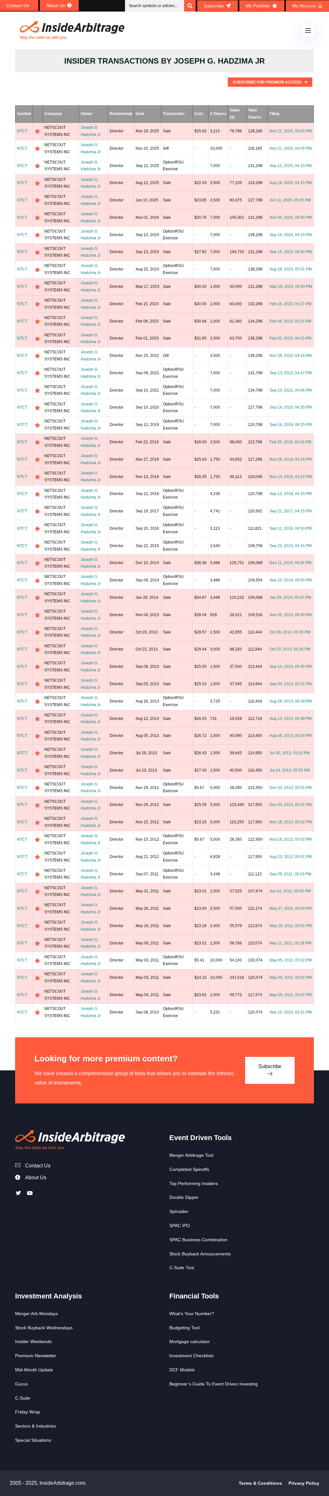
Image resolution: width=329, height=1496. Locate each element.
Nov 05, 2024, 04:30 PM (291, 217)
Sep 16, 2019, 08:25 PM (291, 424)
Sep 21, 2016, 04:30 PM (291, 528)
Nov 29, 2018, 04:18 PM (291, 459)
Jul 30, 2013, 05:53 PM (290, 753)
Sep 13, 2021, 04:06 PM (291, 390)
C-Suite (22, 1398)
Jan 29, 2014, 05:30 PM (290, 597)
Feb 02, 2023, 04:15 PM (290, 338)
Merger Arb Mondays (36, 1313)
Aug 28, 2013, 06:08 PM (291, 701)
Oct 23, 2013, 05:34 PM (290, 649)
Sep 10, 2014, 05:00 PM (291, 580)
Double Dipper (184, 1197)
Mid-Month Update (34, 1369)
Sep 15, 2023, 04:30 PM (291, 252)
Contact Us (37, 1165)
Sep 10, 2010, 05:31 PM (291, 1012)
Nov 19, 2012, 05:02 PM (291, 822)
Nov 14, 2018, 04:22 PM (291, 476)
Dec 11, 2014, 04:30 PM (290, 563)
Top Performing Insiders (193, 1183)
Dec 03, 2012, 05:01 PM (291, 787)
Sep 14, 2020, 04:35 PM (291, 407)
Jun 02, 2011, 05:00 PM (290, 891)
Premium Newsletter (35, 1355)
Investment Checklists (191, 1355)
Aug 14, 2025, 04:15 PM (291, 183)
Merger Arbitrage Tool (191, 1155)
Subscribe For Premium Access (267, 82)
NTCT (22, 131)
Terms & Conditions (260, 1483)
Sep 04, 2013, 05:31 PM (291, 684)
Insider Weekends (33, 1341)
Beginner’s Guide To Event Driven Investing (213, 1383)
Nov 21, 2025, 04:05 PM (291, 131)
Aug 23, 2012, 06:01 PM (291, 856)
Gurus (21, 1383)
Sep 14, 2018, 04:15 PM (291, 493)
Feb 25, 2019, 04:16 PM (290, 442)
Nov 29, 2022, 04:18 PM (291, 355)
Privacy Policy (304, 1483)
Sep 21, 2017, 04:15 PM (291, 511)
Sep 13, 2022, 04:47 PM (291, 373)
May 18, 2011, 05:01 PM (291, 926)
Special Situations (33, 1440)
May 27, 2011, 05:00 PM (291, 908)
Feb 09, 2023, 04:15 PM (290, 321)
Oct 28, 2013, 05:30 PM (290, 632)
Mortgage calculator (189, 1341)
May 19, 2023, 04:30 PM (291, 286)
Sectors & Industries (35, 1426)
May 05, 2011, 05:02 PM (291, 960)
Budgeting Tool (184, 1327)
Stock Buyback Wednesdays (44, 1327)
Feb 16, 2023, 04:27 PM (290, 304)
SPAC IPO (179, 1225)
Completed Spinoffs (189, 1169)
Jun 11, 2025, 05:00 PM (290, 200)
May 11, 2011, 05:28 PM (290, 943)
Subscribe (269, 1066)
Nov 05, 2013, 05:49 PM (291, 615)
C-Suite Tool (181, 1267)
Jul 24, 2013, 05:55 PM (290, 770)
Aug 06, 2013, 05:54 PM (291, 735)
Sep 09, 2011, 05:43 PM (290, 874)
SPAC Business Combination (198, 1239)
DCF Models (182, 1369)
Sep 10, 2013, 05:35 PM (291, 666)
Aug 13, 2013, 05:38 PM (291, 718)
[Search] (190, 6)
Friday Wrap (27, 1411)
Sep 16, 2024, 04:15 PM (291, 235)
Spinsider (178, 1211)
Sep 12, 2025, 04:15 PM (291, 166)
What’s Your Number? (191, 1313)
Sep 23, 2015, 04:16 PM (291, 546)
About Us (35, 1177)
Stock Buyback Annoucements (200, 1253)
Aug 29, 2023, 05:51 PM (291, 269)
